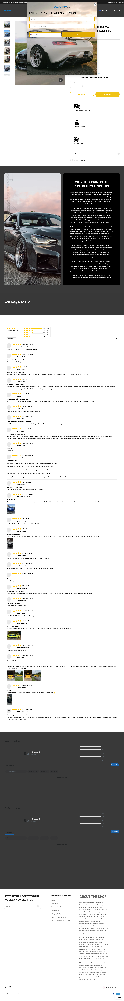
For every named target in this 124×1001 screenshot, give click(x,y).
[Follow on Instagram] (10, 987)
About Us (54, 900)
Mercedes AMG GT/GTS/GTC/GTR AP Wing (46, 455)
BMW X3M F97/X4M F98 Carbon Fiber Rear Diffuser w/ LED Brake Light (55, 553)
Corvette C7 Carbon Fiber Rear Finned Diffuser (48, 354)
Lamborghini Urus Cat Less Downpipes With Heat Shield (51, 519)
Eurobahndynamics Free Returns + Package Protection (50, 406)
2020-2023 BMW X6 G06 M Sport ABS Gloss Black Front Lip (51, 443)
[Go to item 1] (7, 25)
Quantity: (73, 82)
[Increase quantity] (80, 86)
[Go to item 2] (7, 34)
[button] (28, 328)
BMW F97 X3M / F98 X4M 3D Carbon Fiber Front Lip (49, 529)
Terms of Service (56, 907)
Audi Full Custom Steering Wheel (44, 379)
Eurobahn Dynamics (78, 192)
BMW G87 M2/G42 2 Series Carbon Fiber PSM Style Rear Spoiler (53, 494)
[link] (62, 7)
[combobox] (33, 35)
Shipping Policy (56, 914)
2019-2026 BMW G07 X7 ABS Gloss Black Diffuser (48, 344)
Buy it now (107, 94)
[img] (13, 328)
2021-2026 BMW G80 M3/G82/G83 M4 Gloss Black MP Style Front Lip (54, 416)
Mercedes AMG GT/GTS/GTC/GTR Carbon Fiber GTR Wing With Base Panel (56, 563)
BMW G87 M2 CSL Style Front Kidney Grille (46, 621)
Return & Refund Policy (58, 917)
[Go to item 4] (7, 51)
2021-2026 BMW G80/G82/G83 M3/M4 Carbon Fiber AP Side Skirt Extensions (57, 429)
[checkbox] (54, 771)
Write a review (111, 329)
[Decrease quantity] (72, 86)
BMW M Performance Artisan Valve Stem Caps (47, 586)
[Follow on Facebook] (5, 987)
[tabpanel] (62, 784)
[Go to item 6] (7, 69)
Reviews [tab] (10, 765)
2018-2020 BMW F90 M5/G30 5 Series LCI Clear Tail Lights (51, 611)
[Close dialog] (95, 4)
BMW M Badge (37, 573)
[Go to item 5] (7, 60)
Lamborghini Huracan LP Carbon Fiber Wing (47, 394)
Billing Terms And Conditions (60, 920)
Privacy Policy (55, 910)
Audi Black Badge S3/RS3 (41, 482)
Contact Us (54, 903)
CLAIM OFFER (78, 35)
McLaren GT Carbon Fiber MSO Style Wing (46, 685)
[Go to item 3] (7, 43)
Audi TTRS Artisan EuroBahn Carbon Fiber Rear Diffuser (51, 367)
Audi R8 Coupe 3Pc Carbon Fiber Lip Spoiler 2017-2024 (50, 709)
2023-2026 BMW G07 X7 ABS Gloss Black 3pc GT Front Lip (51, 598)
